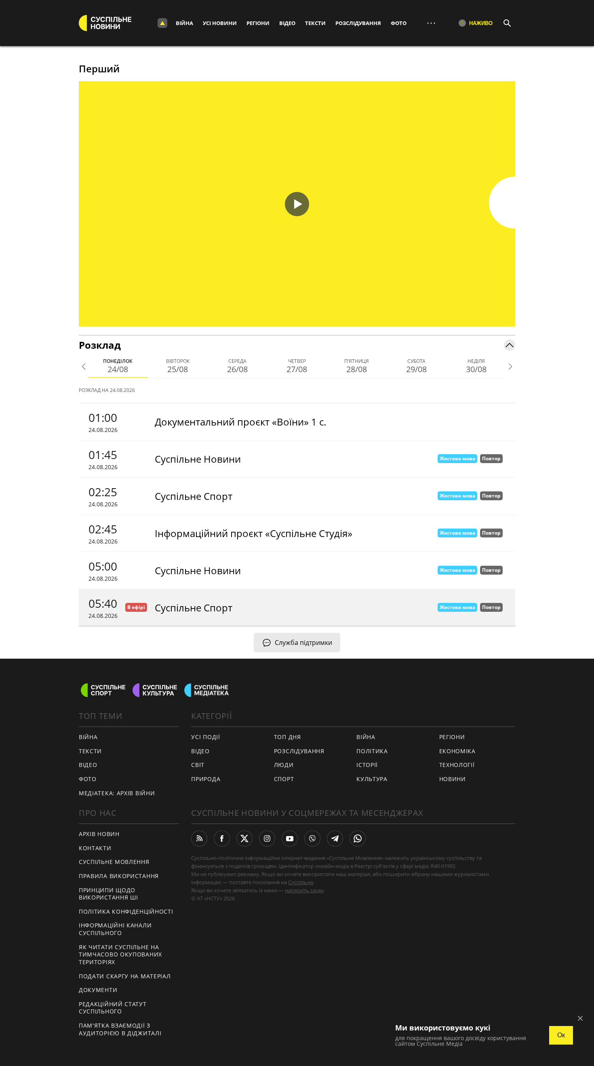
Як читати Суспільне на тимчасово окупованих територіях (120, 954)
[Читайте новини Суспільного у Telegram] (335, 838)
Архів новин (99, 834)
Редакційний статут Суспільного (113, 1007)
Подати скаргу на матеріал (125, 976)
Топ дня (287, 737)
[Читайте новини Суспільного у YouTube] (290, 838)
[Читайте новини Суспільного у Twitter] (244, 838)
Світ (197, 765)
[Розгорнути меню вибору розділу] (162, 23)
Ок (561, 1035)
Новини (452, 779)
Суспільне (300, 882)
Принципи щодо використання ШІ (108, 894)
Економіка (457, 751)
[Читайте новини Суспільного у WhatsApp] (358, 838)
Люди (284, 765)
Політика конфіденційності (126, 911)
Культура (372, 779)
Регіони (258, 23)
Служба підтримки (303, 642)
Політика (372, 751)
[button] (297, 204)
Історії (367, 765)
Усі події (205, 737)
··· (431, 22)
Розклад (100, 345)
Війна (184, 23)
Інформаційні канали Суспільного (115, 929)
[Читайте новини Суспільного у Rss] (199, 838)
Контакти (95, 848)
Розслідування (358, 23)
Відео (287, 23)
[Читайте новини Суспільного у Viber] (312, 838)
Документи (98, 990)
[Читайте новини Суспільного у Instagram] (267, 838)
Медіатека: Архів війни (117, 793)
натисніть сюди (304, 890)
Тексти (315, 23)
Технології (457, 765)
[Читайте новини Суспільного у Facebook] (222, 838)
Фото (399, 23)
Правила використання (119, 876)
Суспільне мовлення (114, 862)
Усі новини (220, 23)
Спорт (284, 779)
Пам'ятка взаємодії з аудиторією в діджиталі (120, 1029)
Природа (205, 779)
